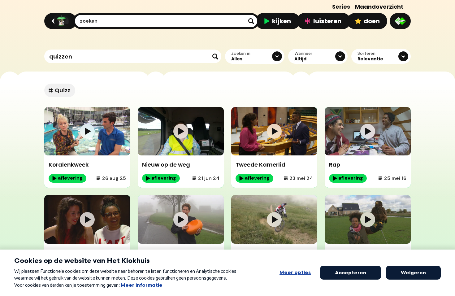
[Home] (59, 21)
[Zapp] (400, 21)
